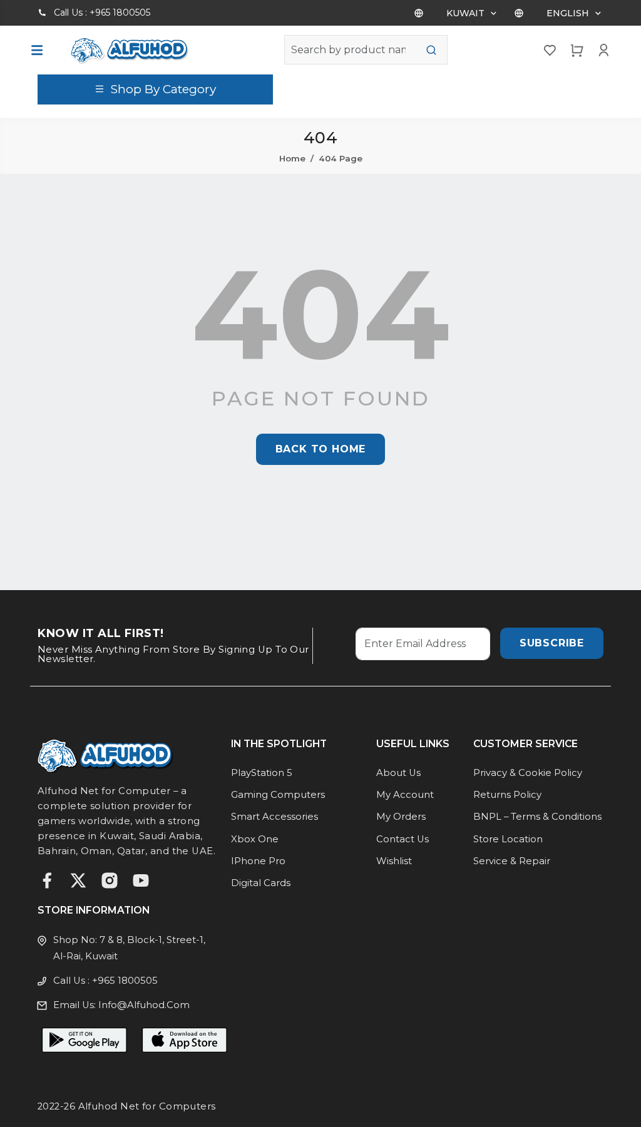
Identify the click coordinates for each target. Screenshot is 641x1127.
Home (292, 158)
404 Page (340, 158)
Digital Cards (260, 883)
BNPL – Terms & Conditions (537, 816)
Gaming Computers (278, 794)
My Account (405, 794)
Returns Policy (507, 794)
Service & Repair (511, 861)
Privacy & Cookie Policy (527, 772)
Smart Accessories (274, 816)
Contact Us (402, 839)
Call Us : (102, 12)
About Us (398, 772)
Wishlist (394, 861)
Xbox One (255, 839)
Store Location (508, 839)
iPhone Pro (258, 861)
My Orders (401, 816)
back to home (320, 449)
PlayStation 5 (261, 772)
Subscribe (552, 643)
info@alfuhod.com (144, 1005)
